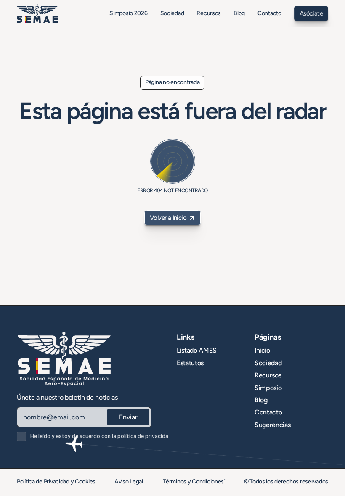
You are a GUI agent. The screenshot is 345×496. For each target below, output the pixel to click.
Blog (261, 400)
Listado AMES (197, 350)
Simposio (268, 388)
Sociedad (268, 363)
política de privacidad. (145, 436)
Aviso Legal (129, 481)
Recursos (268, 375)
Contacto (268, 412)
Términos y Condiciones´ (194, 481)
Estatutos (190, 363)
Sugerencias (272, 425)
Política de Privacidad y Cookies (56, 481)
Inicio (262, 350)
